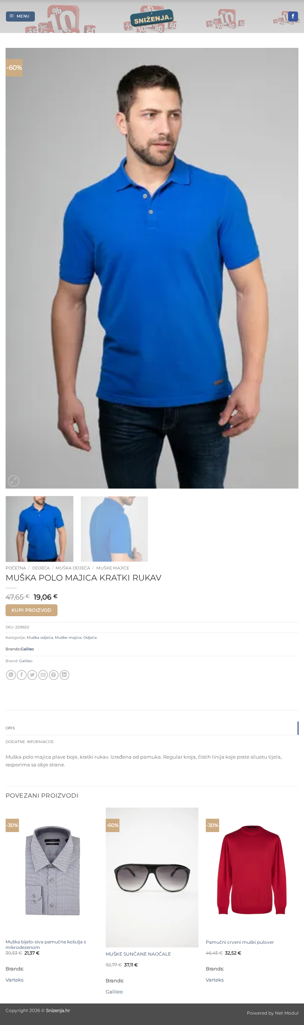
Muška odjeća (73, 568)
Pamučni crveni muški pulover (240, 942)
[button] (20, 17)
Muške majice (112, 568)
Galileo (27, 649)
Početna (16, 568)
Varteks (14, 980)
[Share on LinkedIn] (64, 675)
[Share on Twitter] (32, 675)
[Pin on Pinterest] (54, 675)
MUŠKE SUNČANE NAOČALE (138, 954)
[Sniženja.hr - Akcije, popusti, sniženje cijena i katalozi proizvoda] (152, 16)
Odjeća (41, 568)
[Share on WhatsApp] (11, 675)
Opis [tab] (10, 728)
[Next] (283, 268)
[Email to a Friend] (43, 675)
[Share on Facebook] (21, 675)
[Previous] (20, 268)
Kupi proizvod (31, 610)
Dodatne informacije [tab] (30, 741)
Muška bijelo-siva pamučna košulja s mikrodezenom (46, 944)
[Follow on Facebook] (293, 17)
